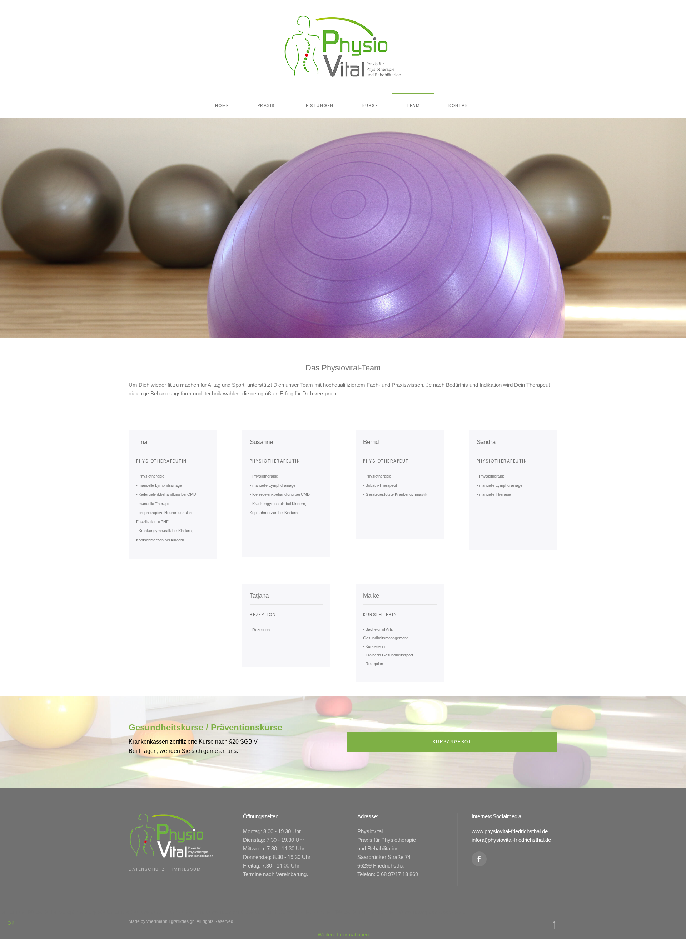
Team (413, 106)
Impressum (186, 869)
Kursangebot (452, 741)
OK (11, 923)
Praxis (266, 106)
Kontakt (459, 106)
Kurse (370, 106)
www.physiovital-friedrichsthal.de (510, 831)
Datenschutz (147, 869)
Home (222, 106)
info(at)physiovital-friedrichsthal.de (511, 840)
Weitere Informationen (343, 934)
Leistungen (319, 106)
